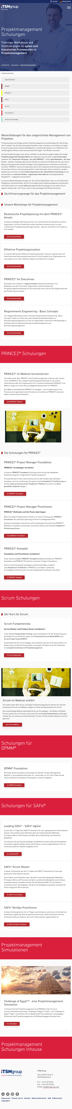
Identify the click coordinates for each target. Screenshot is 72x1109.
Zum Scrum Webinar (12, 725)
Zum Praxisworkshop (14, 237)
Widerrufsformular (39, 1098)
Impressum (5, 1098)
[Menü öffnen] (69, 8)
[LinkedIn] (3, 1094)
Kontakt (27, 1098)
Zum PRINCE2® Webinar (14, 402)
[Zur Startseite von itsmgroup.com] (9, 7)
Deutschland (66, 1)
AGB (49, 1098)
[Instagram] (12, 1094)
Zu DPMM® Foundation (14, 785)
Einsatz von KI (17, 1098)
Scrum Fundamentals (14, 655)
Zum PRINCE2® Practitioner (16, 536)
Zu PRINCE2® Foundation (15, 494)
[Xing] (7, 1094)
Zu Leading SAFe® (13, 854)
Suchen (55, 1)
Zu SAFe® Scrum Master (15, 895)
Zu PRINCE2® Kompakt (14, 577)
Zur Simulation (12, 1024)
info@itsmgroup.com (51, 1087)
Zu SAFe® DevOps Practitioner (17, 924)
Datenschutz (57, 1098)
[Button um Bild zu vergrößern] (36, 682)
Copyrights (5, 1101)
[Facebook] (17, 1094)
